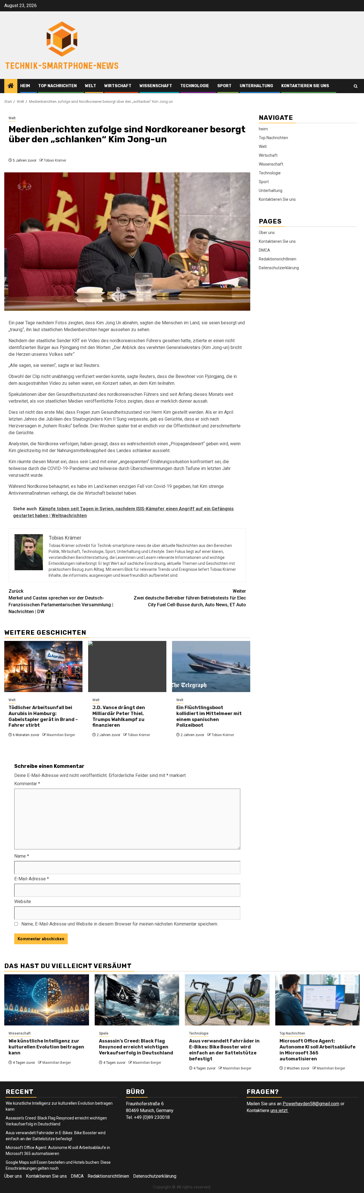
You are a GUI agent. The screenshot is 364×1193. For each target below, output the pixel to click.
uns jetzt (279, 1110)
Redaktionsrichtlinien (277, 259)
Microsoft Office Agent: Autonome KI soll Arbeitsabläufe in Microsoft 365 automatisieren (317, 1049)
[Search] (355, 86)
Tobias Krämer (55, 160)
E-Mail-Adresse (31, 878)
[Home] (11, 86)
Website (22, 901)
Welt (90, 85)
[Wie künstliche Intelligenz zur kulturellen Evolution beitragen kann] (46, 999)
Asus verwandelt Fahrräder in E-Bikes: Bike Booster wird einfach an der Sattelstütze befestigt (224, 1049)
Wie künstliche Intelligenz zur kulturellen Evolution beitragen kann (46, 1047)
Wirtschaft (117, 85)
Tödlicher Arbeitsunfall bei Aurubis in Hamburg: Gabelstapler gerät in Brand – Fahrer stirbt (43, 716)
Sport (224, 85)
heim (25, 85)
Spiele (103, 1033)
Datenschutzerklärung (279, 268)
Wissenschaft (156, 85)
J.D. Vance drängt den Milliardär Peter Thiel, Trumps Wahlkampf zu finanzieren (118, 716)
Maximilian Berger (61, 735)
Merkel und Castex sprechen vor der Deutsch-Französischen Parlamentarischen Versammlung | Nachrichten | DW (61, 601)
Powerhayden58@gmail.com (311, 1103)
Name (21, 856)
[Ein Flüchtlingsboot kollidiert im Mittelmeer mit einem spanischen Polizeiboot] (211, 666)
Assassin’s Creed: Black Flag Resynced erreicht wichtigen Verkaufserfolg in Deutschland (136, 1047)
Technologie (194, 85)
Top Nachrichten (57, 85)
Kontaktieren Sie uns (305, 85)
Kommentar (27, 783)
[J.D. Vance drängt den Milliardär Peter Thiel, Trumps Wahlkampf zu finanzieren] (127, 666)
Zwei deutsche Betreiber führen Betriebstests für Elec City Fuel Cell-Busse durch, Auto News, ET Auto (190, 597)
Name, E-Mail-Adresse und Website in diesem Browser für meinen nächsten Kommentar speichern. (119, 924)
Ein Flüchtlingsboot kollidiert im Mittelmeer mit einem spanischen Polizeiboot (209, 716)
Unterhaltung (256, 85)
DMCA (264, 250)
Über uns (267, 232)
